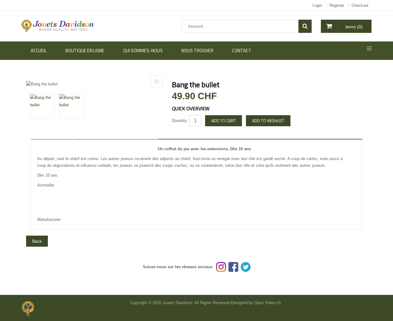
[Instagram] (221, 266)
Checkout (360, 5)
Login (317, 5)
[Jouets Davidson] (57, 25)
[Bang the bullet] (157, 82)
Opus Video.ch (267, 302)
